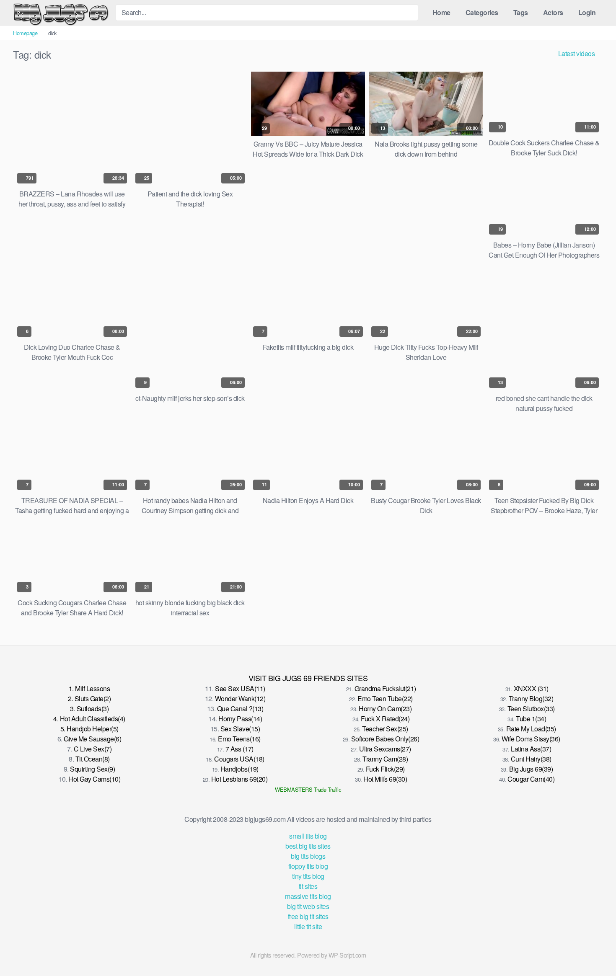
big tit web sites (308, 906)
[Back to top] (594, 949)
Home (441, 12)
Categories (482, 12)
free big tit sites (308, 916)
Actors (553, 12)
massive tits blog (308, 896)
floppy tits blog (308, 866)
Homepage (25, 33)
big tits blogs (308, 856)
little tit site (308, 926)
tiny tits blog (308, 876)
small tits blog (308, 836)
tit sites (308, 886)
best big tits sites (308, 846)
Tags (520, 12)
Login (587, 12)
